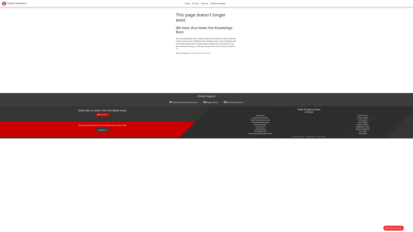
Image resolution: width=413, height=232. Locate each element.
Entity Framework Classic (260, 122)
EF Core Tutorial (362, 118)
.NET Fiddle (363, 134)
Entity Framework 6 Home (200, 53)
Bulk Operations (260, 125)
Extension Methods (363, 129)
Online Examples (218, 3)
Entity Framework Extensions (183, 102)
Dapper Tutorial (362, 125)
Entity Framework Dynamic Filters (260, 134)
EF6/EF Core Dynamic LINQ (260, 120)
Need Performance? (393, 228)
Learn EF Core (363, 115)
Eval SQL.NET (260, 127)
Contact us (102, 130)
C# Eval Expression (233, 102)
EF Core (195, 3)
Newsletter (103, 115)
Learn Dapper (363, 122)
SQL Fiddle (363, 131)
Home (187, 3)
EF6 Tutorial (363, 120)
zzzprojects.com (298, 137)
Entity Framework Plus (260, 118)
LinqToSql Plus (260, 129)
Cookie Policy (310, 137)
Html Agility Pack (260, 131)
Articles (204, 3)
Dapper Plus (210, 102)
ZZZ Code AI (260, 115)
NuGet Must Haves (362, 127)
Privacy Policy (321, 137)
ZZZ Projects (309, 112)
